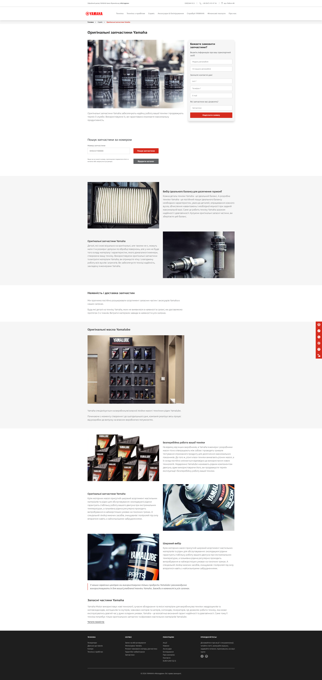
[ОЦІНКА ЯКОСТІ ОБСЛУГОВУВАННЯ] (319, 355)
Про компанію (169, 655)
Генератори (92, 643)
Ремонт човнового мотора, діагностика (141, 649)
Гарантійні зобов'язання (135, 652)
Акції (165, 643)
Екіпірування (168, 652)
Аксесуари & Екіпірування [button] (171, 13)
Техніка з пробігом (95, 652)
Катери (90, 649)
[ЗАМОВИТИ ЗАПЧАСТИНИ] (319, 343)
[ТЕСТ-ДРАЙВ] (319, 325)
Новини (166, 646)
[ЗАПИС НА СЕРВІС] (319, 331)
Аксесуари (167, 649)
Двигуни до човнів (95, 646)
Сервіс (100, 22)
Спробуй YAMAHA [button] (195, 13)
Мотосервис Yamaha (133, 646)
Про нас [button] (232, 13)
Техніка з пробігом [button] (136, 13)
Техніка (120, 13)
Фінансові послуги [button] (217, 13)
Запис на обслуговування (135, 643)
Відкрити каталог (146, 161)
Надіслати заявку (211, 115)
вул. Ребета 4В (229, 3)
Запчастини (129, 655)
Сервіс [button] (151, 13)
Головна (91, 22)
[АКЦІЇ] (319, 337)
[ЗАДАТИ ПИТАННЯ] (319, 349)
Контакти (166, 658)
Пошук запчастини (146, 151)
